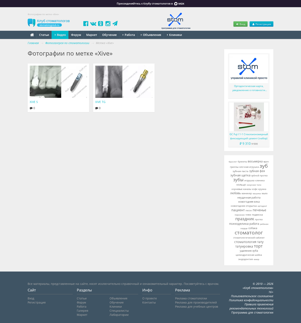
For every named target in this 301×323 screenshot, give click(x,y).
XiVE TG (100, 102)
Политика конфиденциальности (251, 300)
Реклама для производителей (196, 302)
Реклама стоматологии (191, 298)
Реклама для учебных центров (196, 306)
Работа (129, 35)
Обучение (109, 35)
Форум (76, 35)
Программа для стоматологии (252, 312)
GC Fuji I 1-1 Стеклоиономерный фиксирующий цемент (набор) (249, 136)
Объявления (151, 35)
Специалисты (119, 311)
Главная (33, 43)
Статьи (44, 35)
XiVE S (34, 102)
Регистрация (263, 24)
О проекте (149, 298)
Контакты (149, 302)
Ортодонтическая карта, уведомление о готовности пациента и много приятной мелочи (249, 88)
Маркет (91, 35)
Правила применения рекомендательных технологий (251, 306)
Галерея (82, 311)
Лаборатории (119, 315)
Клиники (175, 35)
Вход (242, 24)
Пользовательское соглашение (252, 296)
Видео (61, 35)
